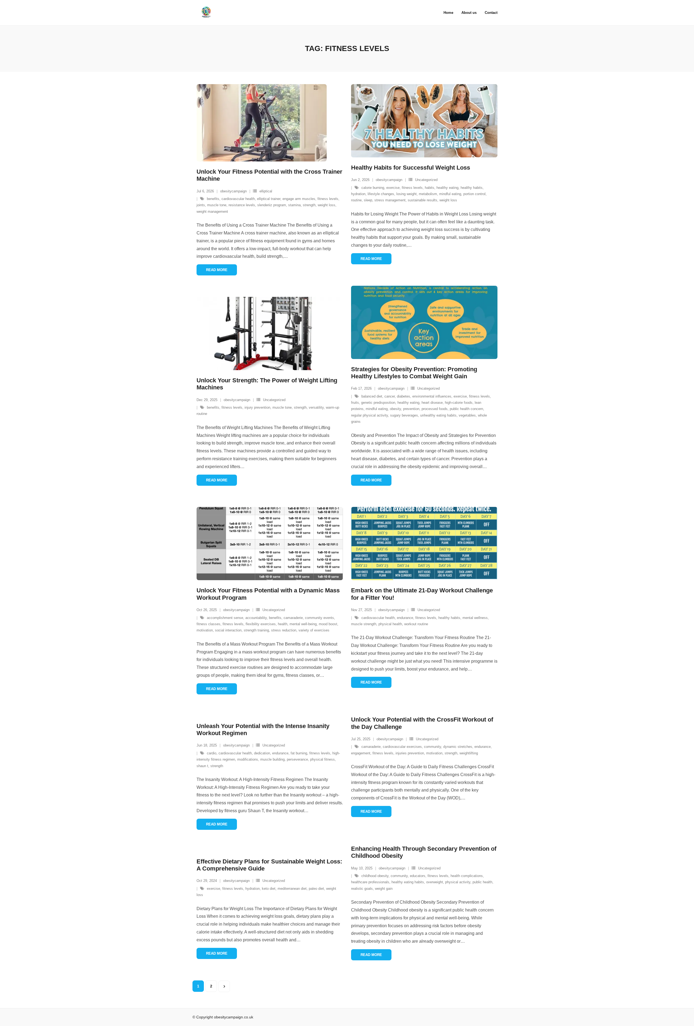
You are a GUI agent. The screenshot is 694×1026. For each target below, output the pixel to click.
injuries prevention (410, 753)
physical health (390, 624)
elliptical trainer (268, 199)
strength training (256, 630)
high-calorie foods (459, 403)
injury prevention (257, 407)
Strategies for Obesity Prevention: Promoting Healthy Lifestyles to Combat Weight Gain (414, 373)
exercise (393, 188)
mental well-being (303, 624)
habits (429, 188)
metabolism (428, 194)
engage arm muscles (298, 199)
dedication (262, 753)
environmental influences (431, 396)
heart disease (432, 403)
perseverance (297, 759)
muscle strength (363, 624)
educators (417, 876)
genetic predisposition (378, 403)
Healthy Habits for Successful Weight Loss (410, 167)
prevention (411, 409)
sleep (368, 200)
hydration (358, 194)
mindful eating (450, 194)
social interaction (228, 630)
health (282, 624)
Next (224, 986)
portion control (474, 194)
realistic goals (362, 889)
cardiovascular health (238, 199)
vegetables (467, 415)
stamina (294, 205)
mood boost (328, 624)
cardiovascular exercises (402, 747)
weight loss (326, 205)
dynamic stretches (457, 747)
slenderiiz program (271, 205)
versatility (316, 407)
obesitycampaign (233, 191)
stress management (390, 200)
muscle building (272, 759)
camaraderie (293, 618)
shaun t (202, 766)
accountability (256, 618)
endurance (405, 618)
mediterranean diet (292, 889)
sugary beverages (404, 415)
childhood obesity (374, 876)
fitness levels (327, 199)
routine (356, 200)
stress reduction (283, 630)
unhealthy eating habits (438, 415)
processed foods (435, 409)
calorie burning (372, 188)
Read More (216, 270)
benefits (213, 199)
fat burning (299, 753)
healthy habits (472, 188)
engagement (360, 753)
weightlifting (469, 753)
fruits (355, 403)
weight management (212, 211)
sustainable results (422, 200)
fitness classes (208, 624)
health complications (467, 876)
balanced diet (371, 396)
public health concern (466, 409)
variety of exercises (313, 630)
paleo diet (316, 889)
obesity (395, 409)
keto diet (268, 889)
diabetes (403, 396)
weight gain (384, 889)
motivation (205, 630)
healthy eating (447, 188)
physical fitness (322, 759)
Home (448, 13)
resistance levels (242, 205)
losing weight (406, 194)
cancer (389, 396)
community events (319, 618)
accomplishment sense (225, 618)
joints (201, 205)
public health (482, 882)
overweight (434, 882)
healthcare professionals (370, 882)
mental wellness (475, 618)
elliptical (265, 191)
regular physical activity (369, 415)
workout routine (416, 624)
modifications (247, 759)
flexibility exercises (261, 624)
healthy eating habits (407, 882)
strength (309, 205)
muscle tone (216, 205)
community (432, 747)
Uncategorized (426, 180)
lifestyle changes (381, 194)
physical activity (457, 882)
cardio (211, 753)
